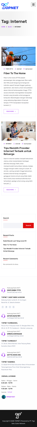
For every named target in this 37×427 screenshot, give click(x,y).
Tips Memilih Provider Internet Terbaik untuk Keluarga (17, 151)
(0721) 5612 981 (13, 316)
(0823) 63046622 (14, 334)
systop (19, 69)
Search (6, 218)
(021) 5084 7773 (14, 290)
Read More (10, 111)
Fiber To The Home (15, 73)
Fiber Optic (9, 69)
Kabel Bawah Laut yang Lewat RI (14, 241)
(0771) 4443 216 (14, 355)
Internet (9, 143)
